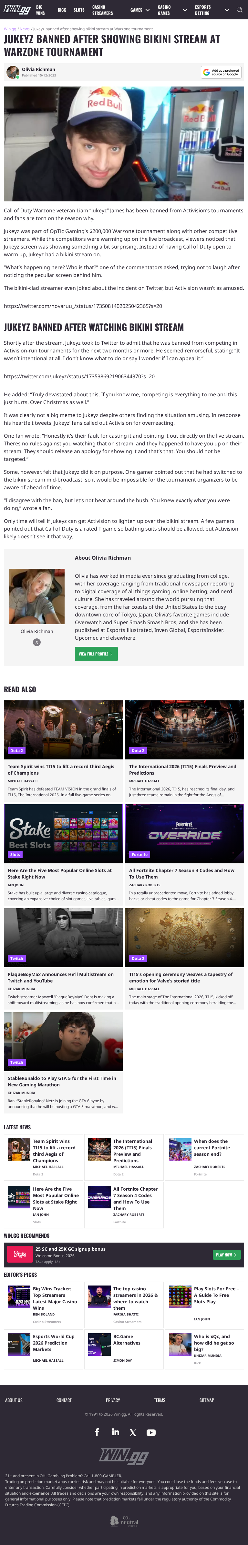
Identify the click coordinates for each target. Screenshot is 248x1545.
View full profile (93, 653)
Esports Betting (203, 10)
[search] (239, 10)
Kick (62, 9)
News (25, 29)
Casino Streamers (102, 10)
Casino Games (164, 10)
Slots (79, 9)
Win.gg (10, 29)
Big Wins (40, 10)
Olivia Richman (38, 69)
